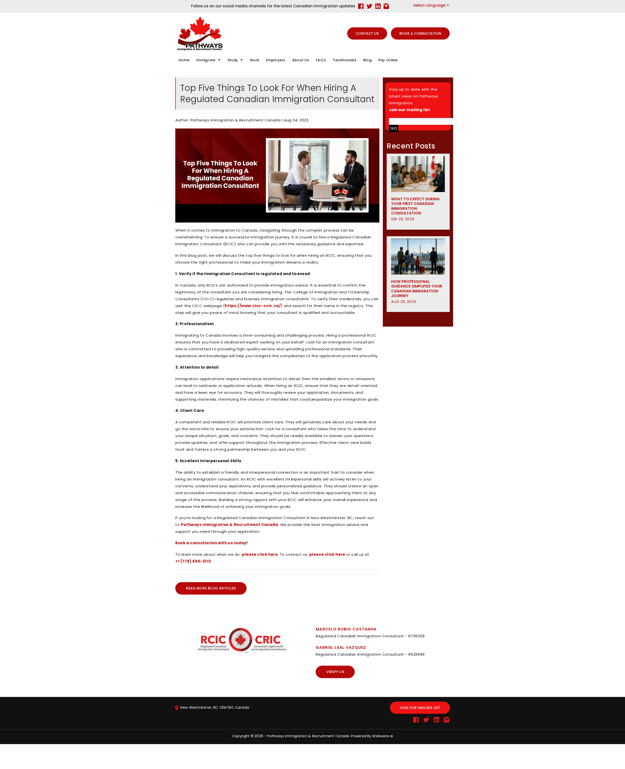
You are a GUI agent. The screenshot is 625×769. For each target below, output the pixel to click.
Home (184, 60)
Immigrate (206, 60)
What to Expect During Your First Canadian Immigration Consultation (415, 209)
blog (367, 60)
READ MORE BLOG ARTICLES (211, 588)
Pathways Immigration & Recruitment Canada (229, 524)
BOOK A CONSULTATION (420, 33)
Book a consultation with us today (210, 542)
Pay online (388, 60)
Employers (275, 60)
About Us (300, 60)
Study (233, 60)
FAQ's (321, 60)
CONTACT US (367, 33)
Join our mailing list (419, 707)
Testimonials (344, 60)
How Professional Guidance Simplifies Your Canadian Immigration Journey (416, 291)
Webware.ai (382, 736)
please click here (260, 554)
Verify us (335, 671)
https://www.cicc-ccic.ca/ (253, 305)
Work (254, 60)
